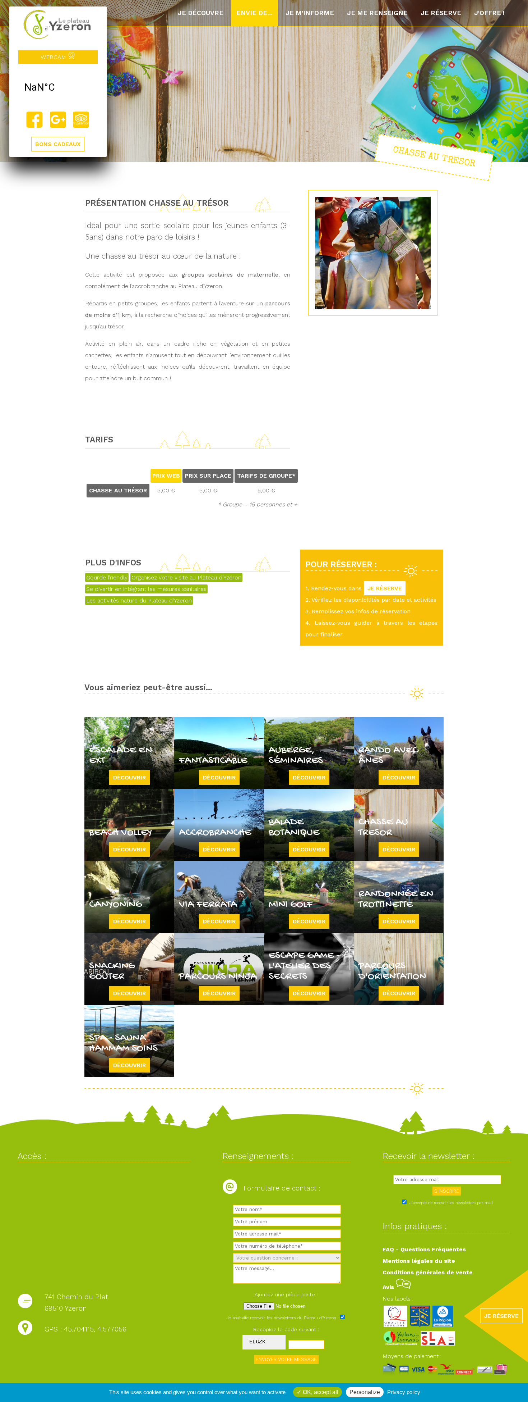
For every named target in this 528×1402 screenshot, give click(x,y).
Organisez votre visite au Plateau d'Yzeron (186, 577)
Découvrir (129, 777)
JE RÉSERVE (384, 588)
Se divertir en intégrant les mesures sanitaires (146, 589)
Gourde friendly (107, 577)
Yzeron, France (58, 87)
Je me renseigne (377, 13)
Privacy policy (403, 1392)
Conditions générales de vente (428, 1272)
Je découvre (200, 13)
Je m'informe (310, 13)
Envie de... (254, 13)
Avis (389, 1287)
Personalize (364, 1392)
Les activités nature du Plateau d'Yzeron (139, 600)
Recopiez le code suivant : (286, 1329)
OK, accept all (319, 1392)
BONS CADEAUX (57, 144)
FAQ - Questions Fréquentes (424, 1249)
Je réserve (441, 13)
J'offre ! (489, 13)
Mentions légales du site (419, 1260)
